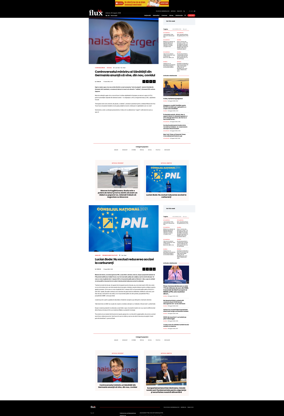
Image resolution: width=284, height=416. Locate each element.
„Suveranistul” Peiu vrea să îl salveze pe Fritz (168, 36)
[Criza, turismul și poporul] (176, 87)
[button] (184, 11)
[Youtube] (195, 11)
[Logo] (96, 12)
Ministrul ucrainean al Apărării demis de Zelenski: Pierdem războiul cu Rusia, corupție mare (169, 44)
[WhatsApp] (154, 81)
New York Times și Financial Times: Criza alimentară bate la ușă (174, 135)
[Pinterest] (150, 81)
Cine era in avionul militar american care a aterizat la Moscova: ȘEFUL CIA (169, 55)
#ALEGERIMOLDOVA (176, 29)
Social (109, 67)
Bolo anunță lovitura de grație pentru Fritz (182, 35)
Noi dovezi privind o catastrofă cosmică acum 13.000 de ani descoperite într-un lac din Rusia (182, 56)
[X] (193, 11)
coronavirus (100, 67)
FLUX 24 (99, 81)
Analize (179, 39)
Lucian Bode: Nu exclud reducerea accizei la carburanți (166, 196)
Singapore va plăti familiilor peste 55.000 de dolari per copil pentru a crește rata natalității (174, 107)
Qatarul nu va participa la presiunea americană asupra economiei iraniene (169, 65)
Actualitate (166, 32)
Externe (179, 61)
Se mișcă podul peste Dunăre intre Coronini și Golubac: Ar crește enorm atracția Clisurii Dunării (175, 126)
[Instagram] (191, 11)
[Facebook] (189, 11)
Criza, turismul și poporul (173, 99)
